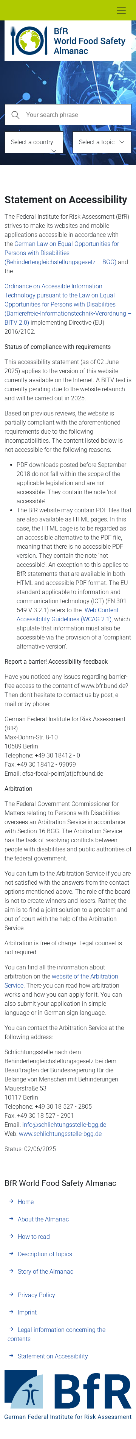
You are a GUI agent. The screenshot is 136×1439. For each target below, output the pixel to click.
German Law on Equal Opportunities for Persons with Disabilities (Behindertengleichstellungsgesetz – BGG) (62, 253)
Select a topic (96, 142)
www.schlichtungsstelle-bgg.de (60, 1133)
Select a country (32, 142)
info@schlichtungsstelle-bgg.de (64, 1124)
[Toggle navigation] (121, 10)
